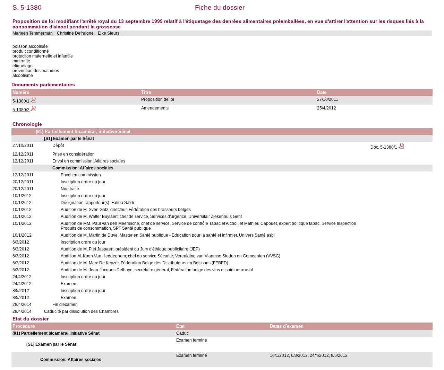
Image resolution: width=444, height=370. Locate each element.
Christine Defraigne (76, 33)
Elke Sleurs (109, 33)
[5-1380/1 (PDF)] (33, 101)
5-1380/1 (20, 101)
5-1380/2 (20, 109)
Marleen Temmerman (33, 33)
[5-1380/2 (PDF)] (33, 109)
